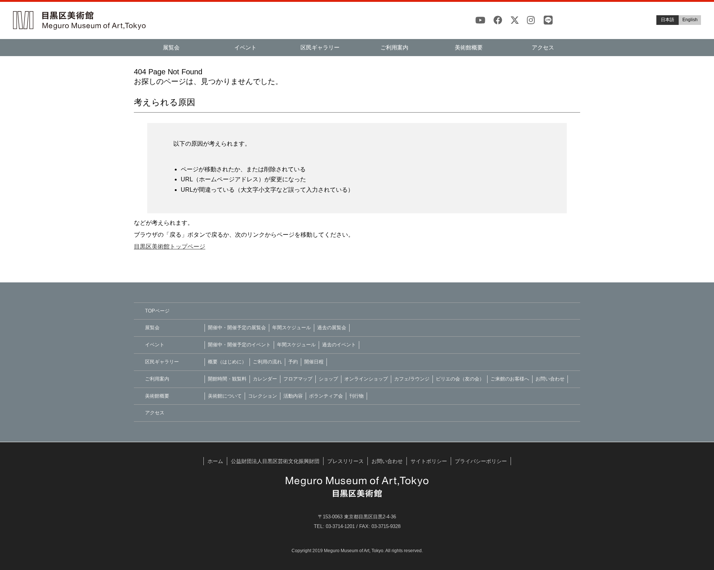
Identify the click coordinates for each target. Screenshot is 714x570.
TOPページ (157, 311)
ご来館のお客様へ (510, 379)
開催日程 (314, 362)
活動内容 (293, 396)
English (690, 19)
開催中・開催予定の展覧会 (237, 327)
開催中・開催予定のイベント (239, 344)
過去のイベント (339, 344)
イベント (245, 47)
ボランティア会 (326, 396)
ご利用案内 (394, 47)
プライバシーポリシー (481, 461)
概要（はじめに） (227, 362)
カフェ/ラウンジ (412, 379)
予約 (293, 362)
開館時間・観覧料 (227, 379)
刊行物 (356, 396)
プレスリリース (345, 461)
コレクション (262, 396)
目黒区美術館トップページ (169, 246)
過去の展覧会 (331, 327)
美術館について (225, 396)
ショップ (328, 379)
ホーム (215, 461)
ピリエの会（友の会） (460, 379)
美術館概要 (469, 47)
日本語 (667, 19)
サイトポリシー (429, 461)
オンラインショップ (366, 379)
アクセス (543, 47)
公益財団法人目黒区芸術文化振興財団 (275, 461)
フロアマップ (297, 379)
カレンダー (265, 379)
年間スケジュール (291, 327)
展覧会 (171, 47)
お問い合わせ (550, 379)
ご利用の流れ (267, 362)
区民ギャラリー (320, 47)
